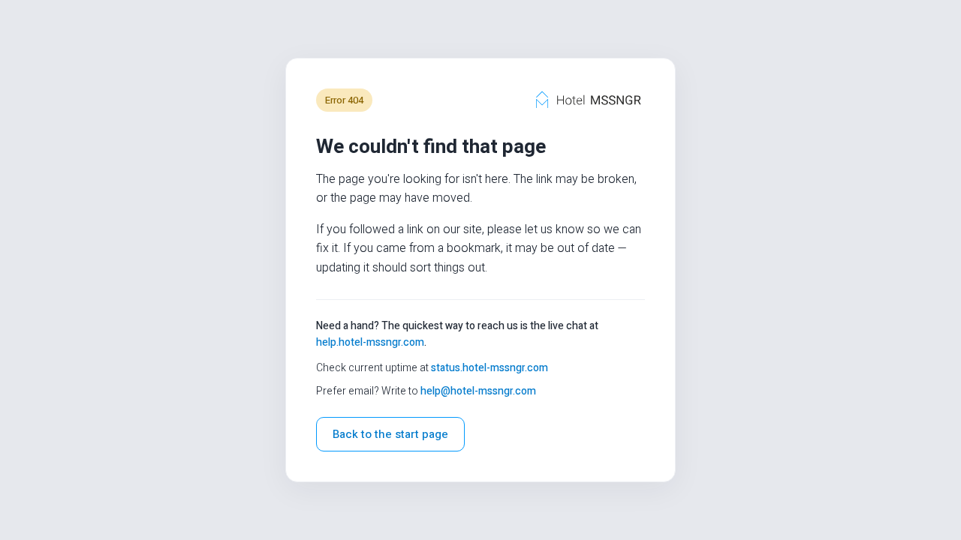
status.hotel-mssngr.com (489, 368)
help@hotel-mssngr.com (478, 391)
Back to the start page (390, 434)
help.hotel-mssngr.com (370, 342)
